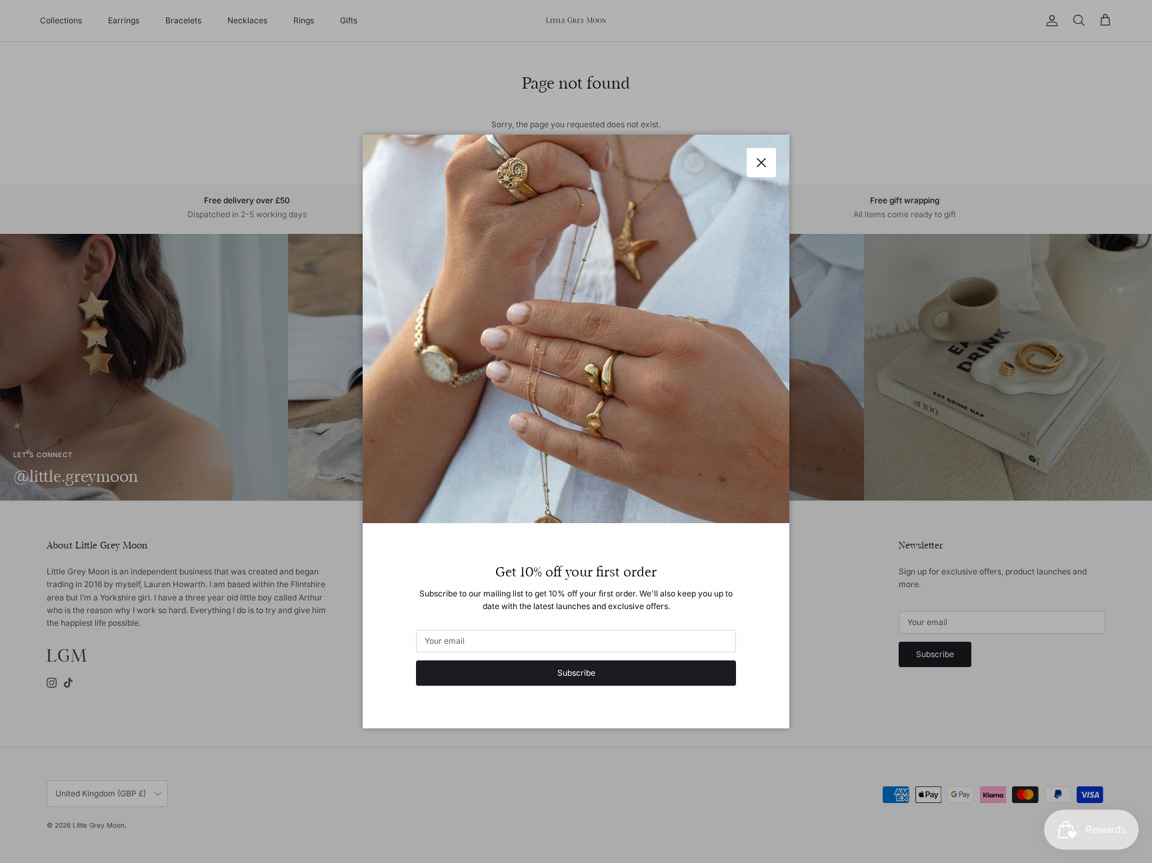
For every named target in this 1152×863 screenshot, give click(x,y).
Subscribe (576, 673)
